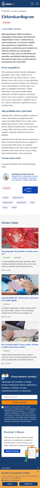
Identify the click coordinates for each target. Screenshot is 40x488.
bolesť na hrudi (18, 197)
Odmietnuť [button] (28, 484)
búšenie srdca (7, 202)
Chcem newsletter (19, 402)
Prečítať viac (17, 478)
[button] (20, 480)
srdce (32, 202)
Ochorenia (6, 22)
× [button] (37, 472)
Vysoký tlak (17, 257)
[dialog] (20, 479)
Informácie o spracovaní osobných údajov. (18, 421)
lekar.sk (12, 417)
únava (5, 207)
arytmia (5, 197)
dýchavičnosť (21, 202)
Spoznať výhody (12, 451)
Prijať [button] (10, 484)
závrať (14, 207)
